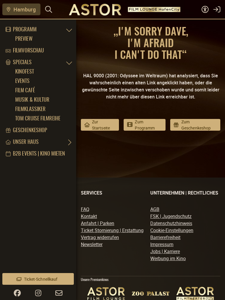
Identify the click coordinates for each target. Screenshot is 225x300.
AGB (154, 209)
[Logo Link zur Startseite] (117, 9)
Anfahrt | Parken (97, 223)
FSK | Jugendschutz (171, 216)
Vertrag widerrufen (100, 237)
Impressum (161, 244)
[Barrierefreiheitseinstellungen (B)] (205, 9)
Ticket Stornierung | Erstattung (112, 230)
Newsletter (92, 244)
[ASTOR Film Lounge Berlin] (106, 293)
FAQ (85, 209)
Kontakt (89, 216)
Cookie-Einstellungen (171, 230)
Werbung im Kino (168, 258)
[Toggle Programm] (69, 30)
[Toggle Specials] (69, 63)
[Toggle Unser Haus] (69, 142)
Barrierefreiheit (165, 237)
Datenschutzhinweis (171, 223)
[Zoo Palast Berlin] (150, 294)
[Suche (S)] (48, 9)
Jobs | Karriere (165, 251)
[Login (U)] (217, 9)
